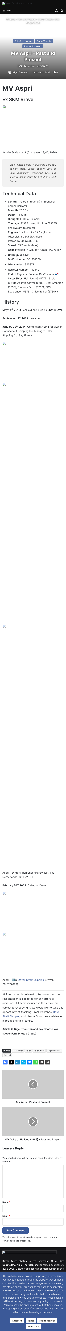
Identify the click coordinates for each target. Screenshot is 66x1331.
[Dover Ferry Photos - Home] (17, 3)
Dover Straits (39, 1051)
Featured (7, 1055)
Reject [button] (31, 1320)
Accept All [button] (17, 1320)
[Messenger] (29, 1062)
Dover (28, 1051)
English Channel (54, 1051)
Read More (33, 1326)
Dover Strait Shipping (31, 979)
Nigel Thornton (20, 72)
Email (6, 1216)
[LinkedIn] (17, 1062)
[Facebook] (5, 1062)
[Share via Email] (41, 1062)
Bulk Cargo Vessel (24, 41)
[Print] (47, 1062)
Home (11, 19)
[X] (11, 1062)
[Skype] (23, 1062)
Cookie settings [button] (47, 1320)
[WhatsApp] (35, 1062)
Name (6, 1202)
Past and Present (27, 19)
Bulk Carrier (18, 1051)
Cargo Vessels (45, 19)
